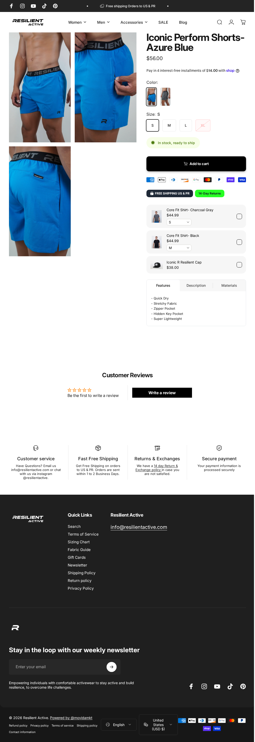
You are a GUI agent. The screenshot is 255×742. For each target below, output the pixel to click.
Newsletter (77, 565)
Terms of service (63, 725)
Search (74, 526)
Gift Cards (77, 557)
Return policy (80, 580)
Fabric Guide (79, 549)
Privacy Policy (81, 588)
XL (199, 125)
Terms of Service (83, 534)
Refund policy (18, 725)
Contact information (22, 732)
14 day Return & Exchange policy (154, 468)
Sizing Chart (79, 542)
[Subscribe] (112, 667)
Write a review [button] (159, 392)
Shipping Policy (82, 572)
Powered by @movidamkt (71, 718)
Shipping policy (87, 725)
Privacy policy (39, 725)
